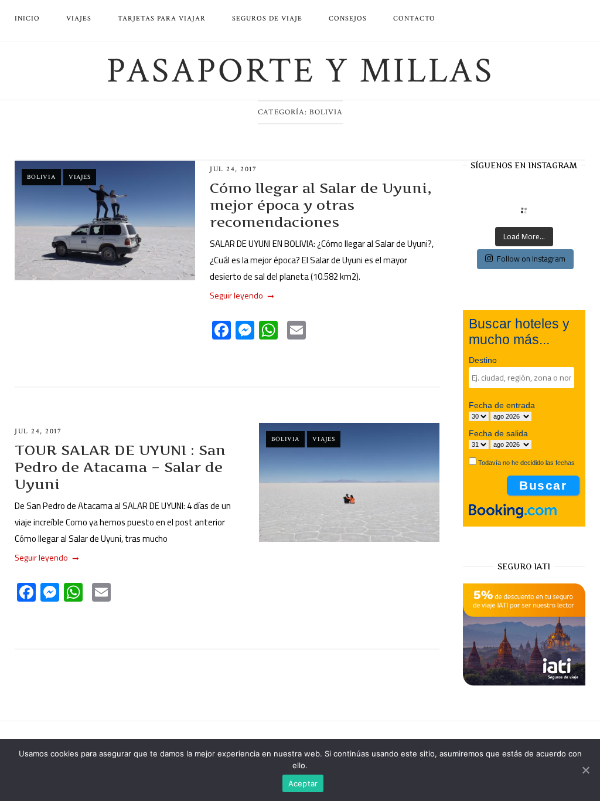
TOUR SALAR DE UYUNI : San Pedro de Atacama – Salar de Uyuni (120, 467)
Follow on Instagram (531, 259)
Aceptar (303, 783)
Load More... (524, 236)
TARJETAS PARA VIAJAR (162, 18)
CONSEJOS (348, 18)
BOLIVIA (41, 177)
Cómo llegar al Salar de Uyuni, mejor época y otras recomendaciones (321, 204)
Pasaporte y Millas (300, 71)
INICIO (27, 18)
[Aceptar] (585, 770)
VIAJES (78, 18)
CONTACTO (414, 18)
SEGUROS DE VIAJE (267, 18)
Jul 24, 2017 (233, 169)
